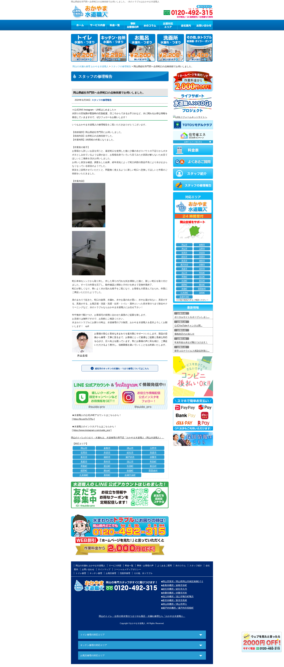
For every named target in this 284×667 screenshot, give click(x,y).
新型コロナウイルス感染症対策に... (191, 350)
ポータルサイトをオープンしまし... (191, 317)
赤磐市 (153, 457)
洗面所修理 (125, 573)
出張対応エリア (168, 25)
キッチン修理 (96, 573)
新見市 (84, 457)
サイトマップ (104, 569)
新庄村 (153, 466)
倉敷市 (107, 448)
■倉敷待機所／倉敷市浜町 (174, 585)
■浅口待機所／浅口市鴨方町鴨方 (177, 596)
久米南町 (83, 475)
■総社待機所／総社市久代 (174, 589)
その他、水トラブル (143, 573)
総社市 (130, 452)
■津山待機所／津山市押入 (174, 604)
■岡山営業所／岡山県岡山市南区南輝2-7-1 (182, 581)
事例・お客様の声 (133, 25)
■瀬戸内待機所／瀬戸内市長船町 (177, 608)
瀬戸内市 (130, 457)
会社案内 (186, 25)
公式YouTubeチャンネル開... (188, 325)
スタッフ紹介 (195, 565)
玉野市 (153, 448)
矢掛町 (130, 466)
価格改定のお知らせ (184, 334)
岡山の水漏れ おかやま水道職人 (90, 565)
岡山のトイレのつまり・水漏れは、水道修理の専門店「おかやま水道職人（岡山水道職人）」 (117, 437)
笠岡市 (84, 452)
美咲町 (107, 475)
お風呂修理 (111, 573)
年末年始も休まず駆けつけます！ (191, 342)
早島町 (84, 466)
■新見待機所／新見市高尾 (174, 600)
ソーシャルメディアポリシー (127, 569)
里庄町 (107, 466)
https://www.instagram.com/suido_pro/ (91, 430)
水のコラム (151, 25)
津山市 (130, 448)
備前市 (107, 457)
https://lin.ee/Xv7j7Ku (83, 419)
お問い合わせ (204, 25)
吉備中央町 (130, 475)
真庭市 (84, 461)
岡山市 (84, 448)
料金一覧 (115, 25)
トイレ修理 (81, 573)
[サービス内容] (92, 25)
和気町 (153, 461)
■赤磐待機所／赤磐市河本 (174, 593)
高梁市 (153, 452)
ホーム (80, 25)
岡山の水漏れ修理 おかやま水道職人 (90, 66)
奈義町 (130, 470)
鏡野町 (84, 470)
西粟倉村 (153, 470)
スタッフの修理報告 (121, 66)
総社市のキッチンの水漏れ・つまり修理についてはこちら (122, 368)
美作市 (107, 461)
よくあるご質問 (164, 565)
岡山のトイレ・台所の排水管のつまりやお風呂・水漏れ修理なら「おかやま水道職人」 (142, 616)
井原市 (107, 452)
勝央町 (107, 470)
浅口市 (130, 461)
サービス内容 (97, 25)
